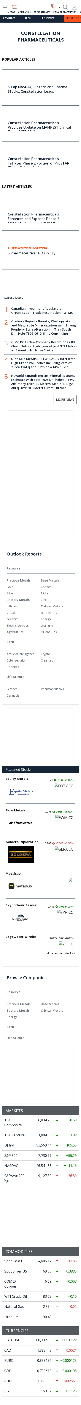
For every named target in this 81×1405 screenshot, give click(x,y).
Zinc (44, 600)
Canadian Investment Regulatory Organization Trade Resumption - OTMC (42, 310)
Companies (24, 12)
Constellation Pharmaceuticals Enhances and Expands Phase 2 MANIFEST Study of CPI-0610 (33, 219)
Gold (10, 587)
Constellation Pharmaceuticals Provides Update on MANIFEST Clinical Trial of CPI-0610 (39, 127)
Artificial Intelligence (20, 654)
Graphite (13, 619)
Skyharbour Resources (23, 905)
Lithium (12, 606)
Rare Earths (49, 613)
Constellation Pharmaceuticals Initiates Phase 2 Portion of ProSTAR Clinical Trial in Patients (38, 163)
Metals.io (13, 873)
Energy (46, 619)
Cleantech (48, 660)
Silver (10, 593)
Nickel (45, 593)
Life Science (47, 18)
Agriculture (15, 632)
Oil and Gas (49, 632)
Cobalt (11, 613)
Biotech (12, 689)
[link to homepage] (16, 6)
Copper (46, 587)
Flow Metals (15, 810)
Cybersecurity (16, 660)
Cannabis (13, 695)
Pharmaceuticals (52, 689)
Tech (27, 18)
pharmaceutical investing (27, 248)
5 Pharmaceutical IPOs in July (32, 253)
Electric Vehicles (18, 625)
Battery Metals (18, 600)
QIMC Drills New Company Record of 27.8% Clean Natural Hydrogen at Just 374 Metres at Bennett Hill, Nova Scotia (44, 346)
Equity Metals (17, 778)
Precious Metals (18, 580)
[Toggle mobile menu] (5, 7)
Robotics (13, 667)
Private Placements (64, 12)
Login (74, 7)
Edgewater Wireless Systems (23, 936)
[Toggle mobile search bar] (65, 7)
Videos (11, 12)
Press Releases (42, 12)
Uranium (47, 625)
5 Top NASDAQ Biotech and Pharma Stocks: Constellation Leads (37, 89)
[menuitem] (24, 587)
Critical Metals (52, 606)
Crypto (45, 654)
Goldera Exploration (22, 842)
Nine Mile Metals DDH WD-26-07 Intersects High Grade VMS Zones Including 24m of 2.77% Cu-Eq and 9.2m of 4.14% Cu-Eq (43, 363)
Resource (9, 18)
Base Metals (50, 580)
